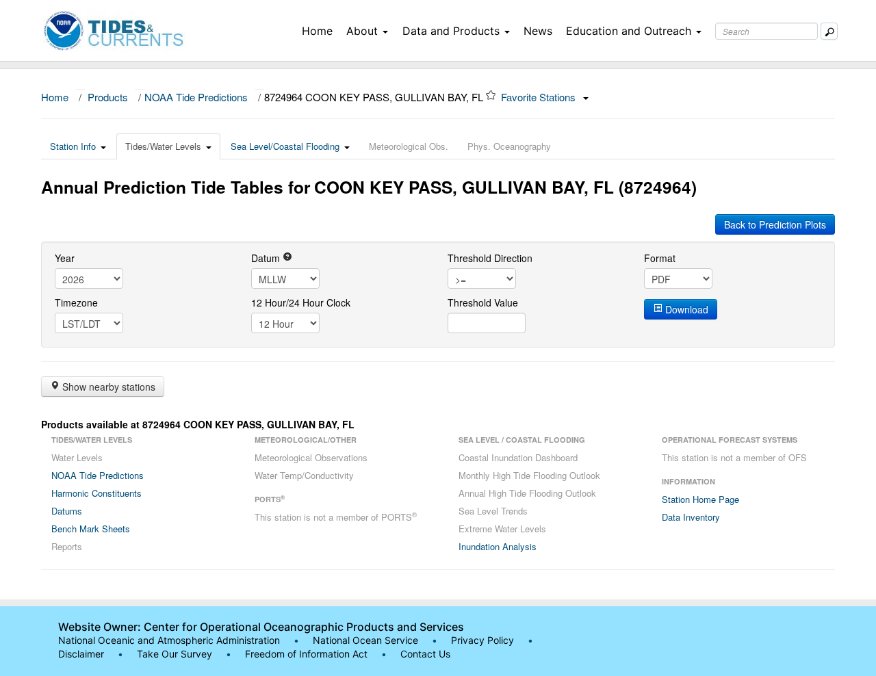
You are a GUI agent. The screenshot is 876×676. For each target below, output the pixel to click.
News (538, 31)
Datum (267, 258)
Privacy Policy (482, 640)
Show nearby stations (107, 386)
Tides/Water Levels (163, 146)
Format (659, 258)
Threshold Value (483, 302)
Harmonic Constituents (96, 492)
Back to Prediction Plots (775, 224)
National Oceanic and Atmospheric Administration (169, 640)
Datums (66, 510)
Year (65, 258)
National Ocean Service (365, 640)
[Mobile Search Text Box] (829, 31)
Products (108, 97)
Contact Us (425, 654)
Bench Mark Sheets (90, 528)
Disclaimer (81, 654)
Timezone (76, 302)
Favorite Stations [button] (539, 97)
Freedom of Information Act (306, 654)
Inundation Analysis (498, 546)
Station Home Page (700, 499)
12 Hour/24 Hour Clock (300, 302)
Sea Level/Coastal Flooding (285, 146)
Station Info (73, 146)
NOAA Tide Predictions (196, 97)
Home (317, 31)
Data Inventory (691, 516)
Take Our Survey (176, 654)
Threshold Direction (490, 258)
